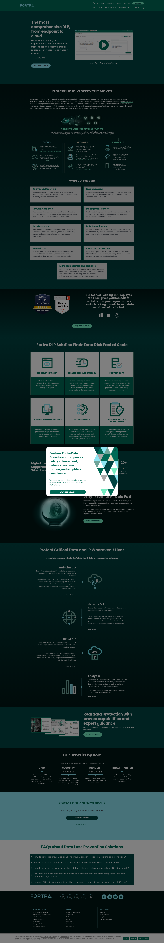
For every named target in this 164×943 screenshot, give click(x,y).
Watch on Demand (68, 492)
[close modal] (115, 449)
